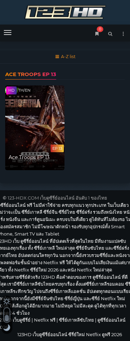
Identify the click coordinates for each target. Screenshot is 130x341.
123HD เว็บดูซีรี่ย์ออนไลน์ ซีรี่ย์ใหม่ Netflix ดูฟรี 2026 (65, 11)
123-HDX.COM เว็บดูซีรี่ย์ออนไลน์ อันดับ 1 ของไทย (57, 198)
